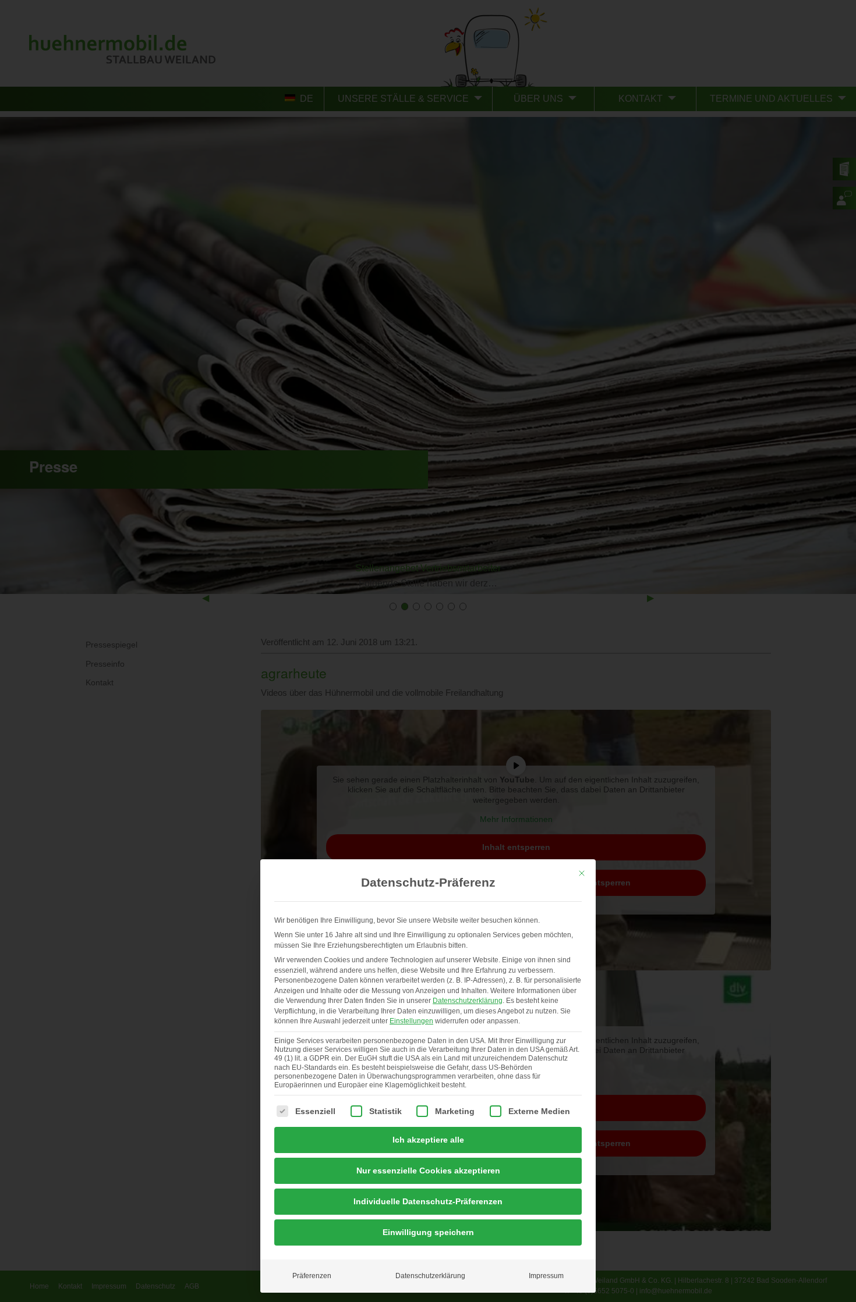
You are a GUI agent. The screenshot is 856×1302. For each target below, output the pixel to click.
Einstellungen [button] (411, 1021)
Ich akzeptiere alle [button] (428, 1139)
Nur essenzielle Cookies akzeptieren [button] (428, 1170)
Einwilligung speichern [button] (428, 1232)
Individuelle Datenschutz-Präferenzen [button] (428, 1201)
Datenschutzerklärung (468, 1001)
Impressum (546, 1276)
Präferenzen (311, 1276)
